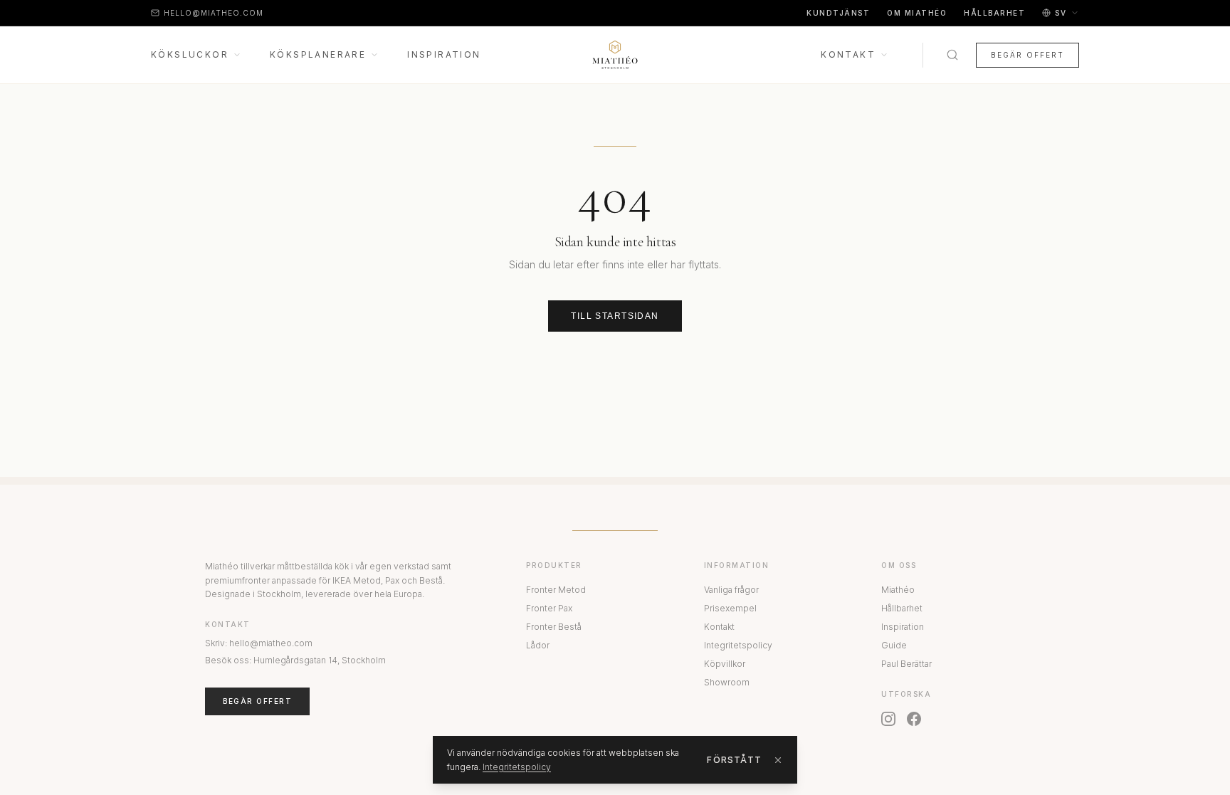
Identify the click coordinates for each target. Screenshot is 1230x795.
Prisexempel (730, 608)
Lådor (538, 645)
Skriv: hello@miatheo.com (258, 643)
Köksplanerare (318, 54)
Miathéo (898, 589)
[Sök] (952, 55)
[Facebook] (914, 719)
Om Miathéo (917, 13)
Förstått (734, 759)
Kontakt (848, 54)
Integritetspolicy (738, 645)
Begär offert (1027, 55)
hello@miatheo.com (213, 13)
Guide (894, 645)
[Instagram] (888, 719)
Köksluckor (189, 54)
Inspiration (443, 54)
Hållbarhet (994, 13)
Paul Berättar (906, 663)
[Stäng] (778, 760)
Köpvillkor (724, 663)
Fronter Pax (549, 608)
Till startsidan (615, 316)
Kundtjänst (838, 13)
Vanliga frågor (731, 589)
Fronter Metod (556, 589)
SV (1060, 13)
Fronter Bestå (554, 626)
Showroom (727, 682)
